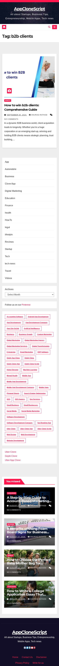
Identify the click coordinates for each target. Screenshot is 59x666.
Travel (8, 271)
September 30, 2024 (17, 115)
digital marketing (13, 340)
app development (14, 323)
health (8, 213)
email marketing (26, 352)
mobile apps (44, 387)
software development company (20, 423)
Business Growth (25, 334)
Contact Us (27, 657)
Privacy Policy (22, 663)
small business (13, 405)
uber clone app (26, 429)
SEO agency (20, 399)
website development (15, 441)
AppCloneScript (29, 8)
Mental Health (12, 376)
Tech (7, 256)
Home (15, 657)
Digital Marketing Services (17, 346)
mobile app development (16, 382)
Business (9, 176)
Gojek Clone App (13, 364)
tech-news (10, 263)
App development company (36, 323)
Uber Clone (10, 452)
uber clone (11, 429)
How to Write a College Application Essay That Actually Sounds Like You (27, 594)
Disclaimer (41, 657)
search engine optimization (35, 393)
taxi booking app (44, 423)
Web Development (28, 435)
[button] (49, 27)
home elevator (12, 370)
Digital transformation (40, 346)
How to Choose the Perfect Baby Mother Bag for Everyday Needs (28, 563)
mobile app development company (20, 387)
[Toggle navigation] (54, 27)
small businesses (31, 405)
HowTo (7, 100)
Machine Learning (30, 370)
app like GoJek (13, 329)
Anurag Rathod (39, 115)
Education (10, 198)
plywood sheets (13, 393)
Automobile (10, 169)
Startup (8, 249)
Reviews (9, 242)
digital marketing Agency (34, 340)
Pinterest (26, 305)
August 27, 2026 (17, 506)
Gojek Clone (29, 358)
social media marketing (30, 411)
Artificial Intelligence (32, 329)
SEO (8, 399)
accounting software (15, 317)
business (10, 334)
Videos (8, 278)
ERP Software (43, 352)
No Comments (11, 119)
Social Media (12, 411)
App (7, 162)
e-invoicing (11, 352)
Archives (9, 289)
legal (7, 227)
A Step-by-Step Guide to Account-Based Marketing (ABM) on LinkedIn (28, 501)
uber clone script (44, 429)
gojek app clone (13, 358)
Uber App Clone (13, 460)
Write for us (38, 663)
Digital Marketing (13, 191)
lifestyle (9, 234)
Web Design (11, 435)
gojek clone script (32, 364)
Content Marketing (44, 334)
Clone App (10, 184)
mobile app (26, 376)
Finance (9, 205)
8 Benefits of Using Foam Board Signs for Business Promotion (27, 532)
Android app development (38, 317)
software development (16, 417)
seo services (35, 399)
